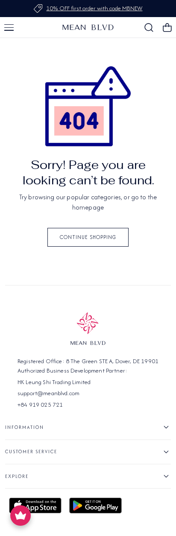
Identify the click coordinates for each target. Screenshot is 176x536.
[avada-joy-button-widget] (20, 515)
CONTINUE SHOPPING (88, 237)
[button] (9, 27)
